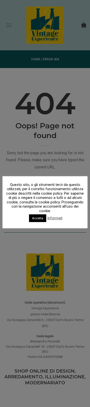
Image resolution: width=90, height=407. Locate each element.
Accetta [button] (37, 218)
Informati (54, 218)
